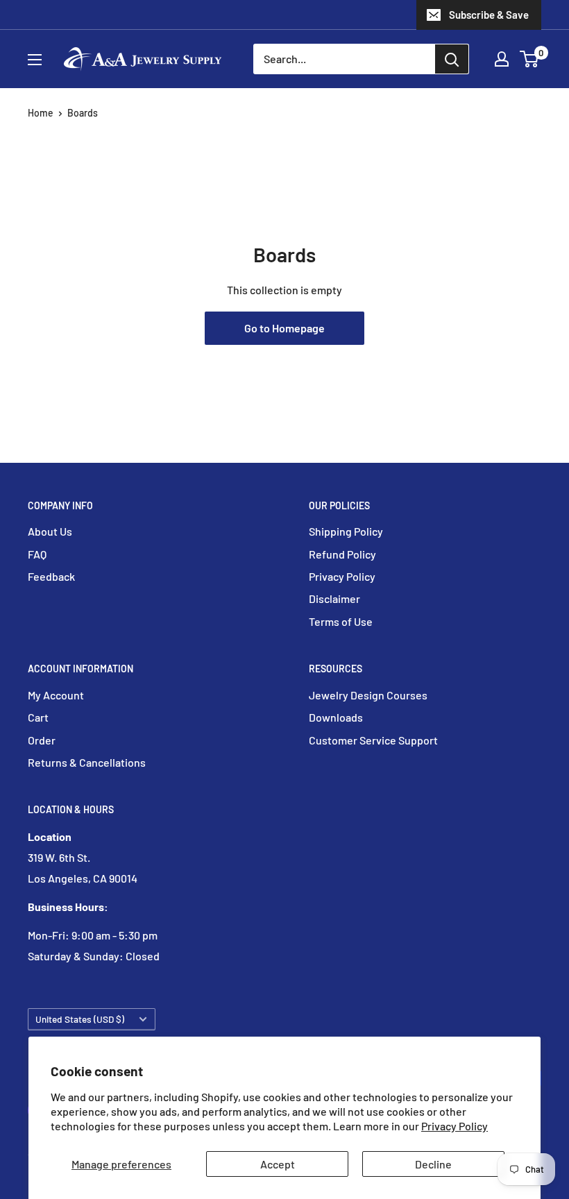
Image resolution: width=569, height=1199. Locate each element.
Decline (433, 1164)
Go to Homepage (284, 327)
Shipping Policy (346, 531)
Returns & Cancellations (87, 762)
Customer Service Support (373, 740)
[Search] (451, 59)
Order (42, 740)
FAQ (37, 554)
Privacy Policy (454, 1125)
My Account (56, 694)
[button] (529, 59)
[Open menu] (35, 59)
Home (40, 113)
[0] (529, 59)
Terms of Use (341, 621)
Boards (82, 113)
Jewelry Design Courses (368, 694)
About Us (50, 531)
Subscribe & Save (489, 14)
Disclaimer (334, 598)
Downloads (336, 717)
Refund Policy (342, 554)
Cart (38, 717)
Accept (277, 1164)
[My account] (502, 59)
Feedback (51, 576)
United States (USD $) (79, 1019)
